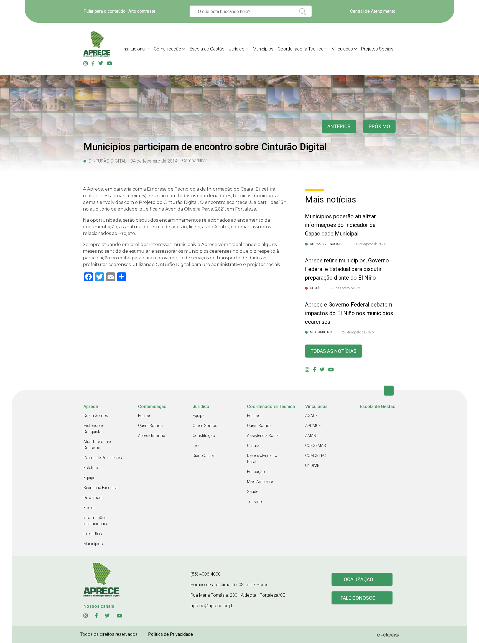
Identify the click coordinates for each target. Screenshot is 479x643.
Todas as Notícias (333, 351)
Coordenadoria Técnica (300, 49)
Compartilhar (194, 160)
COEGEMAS (315, 445)
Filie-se (89, 507)
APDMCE (313, 425)
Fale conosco (358, 598)
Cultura (253, 445)
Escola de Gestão (207, 49)
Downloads (93, 497)
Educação (256, 471)
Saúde (252, 491)
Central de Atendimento (373, 11)
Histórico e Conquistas (93, 428)
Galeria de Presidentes (102, 457)
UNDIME (312, 465)
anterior (339, 126)
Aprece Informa (151, 435)
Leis (196, 445)
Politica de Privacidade (170, 634)
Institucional (134, 49)
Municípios (263, 49)
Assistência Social (263, 435)
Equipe (89, 477)
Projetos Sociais (377, 49)
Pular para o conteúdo (104, 11)
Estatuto (90, 467)
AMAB (310, 435)
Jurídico (236, 49)
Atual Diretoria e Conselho (97, 444)
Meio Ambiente (260, 481)
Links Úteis (92, 533)
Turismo (254, 501)
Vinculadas (342, 49)
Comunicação (167, 49)
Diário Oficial (204, 455)
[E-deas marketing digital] (388, 635)
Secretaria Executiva (101, 487)
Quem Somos (95, 415)
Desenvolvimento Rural (262, 458)
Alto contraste (142, 11)
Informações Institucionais (95, 520)
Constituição (204, 435)
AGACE (311, 415)
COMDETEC (315, 455)
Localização (357, 579)
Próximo (379, 126)
